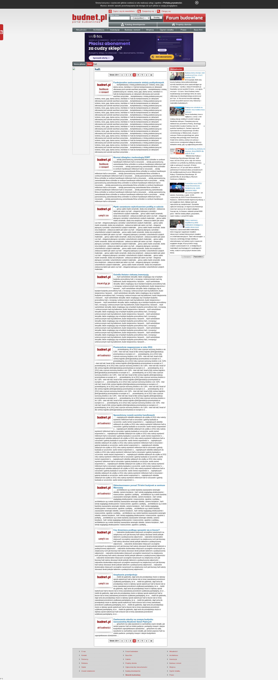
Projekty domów (131, 663)
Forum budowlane (131, 651)
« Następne (186, 256)
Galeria (127, 659)
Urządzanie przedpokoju (125, 574)
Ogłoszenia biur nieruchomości (136, 667)
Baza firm (128, 655)
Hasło (90, 64)
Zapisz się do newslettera (124, 11)
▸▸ (151, 75)
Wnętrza (172, 667)
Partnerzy (84, 659)
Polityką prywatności (172, 3)
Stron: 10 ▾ (114, 75)
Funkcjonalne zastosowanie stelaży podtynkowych (138, 82)
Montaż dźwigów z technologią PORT (131, 157)
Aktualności (173, 651)
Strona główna (79, 64)
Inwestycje (173, 659)
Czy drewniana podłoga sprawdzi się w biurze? (136, 530)
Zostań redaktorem (88, 671)
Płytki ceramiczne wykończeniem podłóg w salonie (138, 206)
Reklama (84, 663)
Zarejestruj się (148, 11)
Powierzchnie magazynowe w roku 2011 (132, 347)
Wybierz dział (135, 15)
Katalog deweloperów (132, 671)
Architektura (173, 655)
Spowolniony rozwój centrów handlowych (134, 415)
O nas (83, 651)
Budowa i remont (175, 663)
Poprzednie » (198, 256)
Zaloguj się (166, 11)
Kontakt (84, 655)
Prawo (171, 675)
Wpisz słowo (114, 15)
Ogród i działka (174, 671)
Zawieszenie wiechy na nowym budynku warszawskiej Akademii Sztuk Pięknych (133, 620)
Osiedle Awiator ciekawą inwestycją (131, 274)
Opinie (83, 667)
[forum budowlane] (184, 18)
